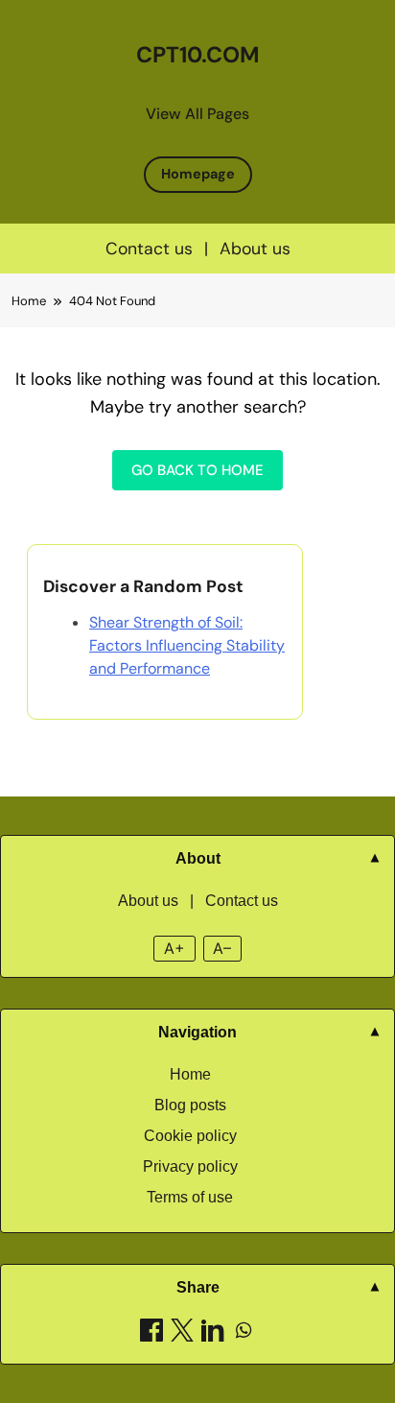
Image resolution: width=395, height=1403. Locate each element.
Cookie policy (190, 1136)
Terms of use (190, 1197)
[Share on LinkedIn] (212, 1333)
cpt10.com (198, 54)
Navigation (197, 1032)
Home (190, 1074)
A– (222, 948)
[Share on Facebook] (151, 1333)
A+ (174, 948)
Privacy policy (190, 1166)
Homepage (198, 173)
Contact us (149, 248)
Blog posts (190, 1105)
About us (255, 248)
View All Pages (197, 114)
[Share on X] (182, 1333)
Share (198, 1287)
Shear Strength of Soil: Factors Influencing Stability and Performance (187, 645)
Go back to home (197, 470)
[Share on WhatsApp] (243, 1333)
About (198, 858)
